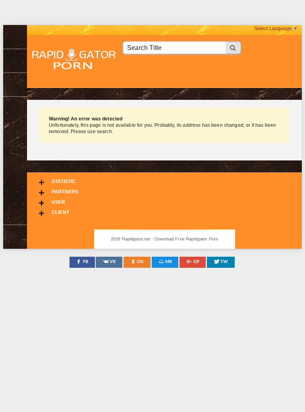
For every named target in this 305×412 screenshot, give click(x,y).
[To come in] (15, 60)
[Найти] (233, 47)
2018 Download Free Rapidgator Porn (74, 60)
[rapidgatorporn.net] (15, 37)
